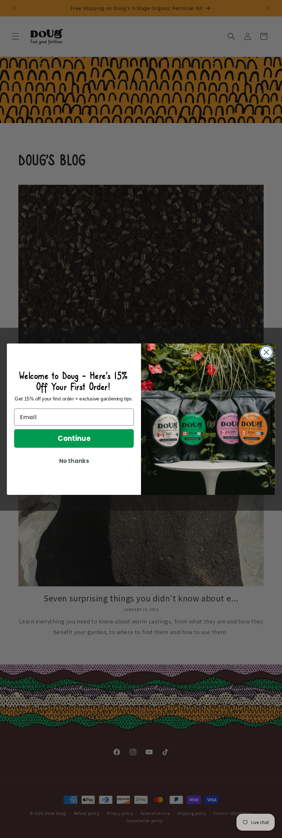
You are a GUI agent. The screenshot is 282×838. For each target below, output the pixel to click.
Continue (74, 438)
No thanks (74, 461)
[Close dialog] (266, 352)
